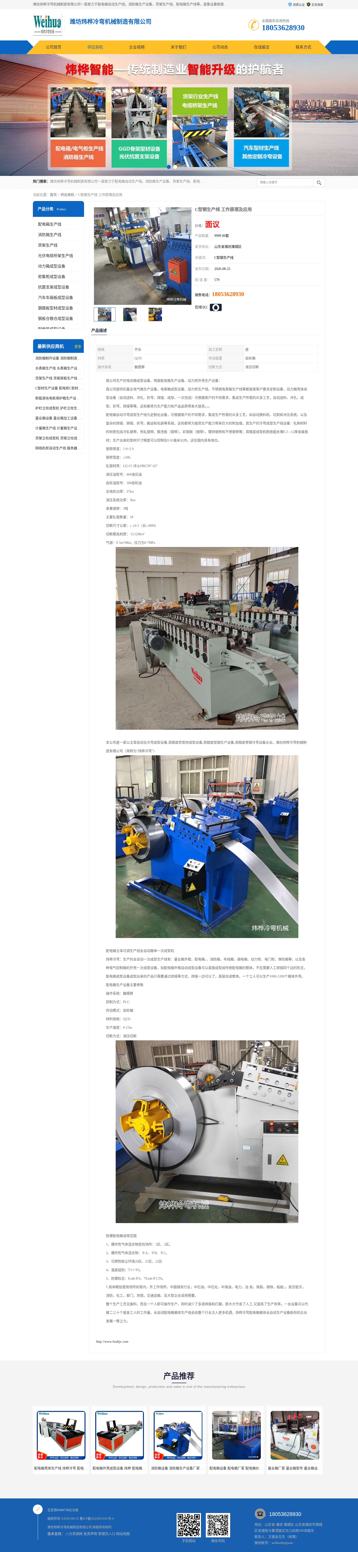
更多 (78, 346)
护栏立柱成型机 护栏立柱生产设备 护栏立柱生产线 (58, 408)
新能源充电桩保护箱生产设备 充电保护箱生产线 (58, 398)
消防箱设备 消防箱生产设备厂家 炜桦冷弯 (124, 1468)
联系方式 (303, 47)
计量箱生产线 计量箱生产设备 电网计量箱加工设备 (58, 428)
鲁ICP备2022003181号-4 (97, 1518)
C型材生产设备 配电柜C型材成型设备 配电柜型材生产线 (58, 388)
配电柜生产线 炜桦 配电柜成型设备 (294, 1468)
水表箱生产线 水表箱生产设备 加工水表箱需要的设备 (58, 368)
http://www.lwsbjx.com (112, 1341)
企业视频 (137, 47)
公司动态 (220, 47)
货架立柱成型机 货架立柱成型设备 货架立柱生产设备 (58, 438)
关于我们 (178, 47)
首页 (53, 195)
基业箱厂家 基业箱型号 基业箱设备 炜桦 (239, 1468)
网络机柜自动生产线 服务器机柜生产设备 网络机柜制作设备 (58, 448)
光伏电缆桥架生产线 (55, 256)
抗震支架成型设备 (53, 287)
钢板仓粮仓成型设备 (55, 318)
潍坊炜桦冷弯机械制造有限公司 (69, 1527)
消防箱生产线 (49, 235)
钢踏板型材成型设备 (55, 308)
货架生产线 (47, 245)
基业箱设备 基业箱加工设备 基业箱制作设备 (58, 418)
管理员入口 (106, 1534)
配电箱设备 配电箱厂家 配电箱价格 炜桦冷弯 (185, 1468)
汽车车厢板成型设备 (55, 298)
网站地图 (123, 1534)
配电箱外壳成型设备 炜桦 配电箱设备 (62, 1468)
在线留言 (262, 47)
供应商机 (95, 47)
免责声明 (90, 1534)
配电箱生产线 (49, 224)
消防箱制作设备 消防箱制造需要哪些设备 (58, 358)
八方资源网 (74, 1534)
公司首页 (53, 47)
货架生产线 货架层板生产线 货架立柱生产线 (58, 378)
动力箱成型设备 (51, 266)
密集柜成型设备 (51, 277)
